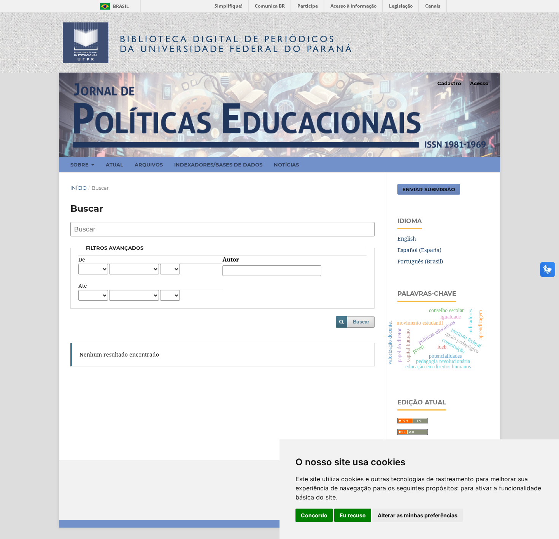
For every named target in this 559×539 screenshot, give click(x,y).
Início (78, 188)
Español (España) (419, 250)
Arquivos (149, 165)
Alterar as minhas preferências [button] (417, 515)
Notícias (286, 165)
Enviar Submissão (428, 189)
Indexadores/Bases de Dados (218, 165)
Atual (114, 165)
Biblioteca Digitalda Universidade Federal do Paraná (236, 44)
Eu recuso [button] (353, 515)
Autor (230, 259)
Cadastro (449, 83)
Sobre (80, 165)
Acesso (479, 83)
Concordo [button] (314, 515)
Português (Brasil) (420, 261)
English (406, 238)
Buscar (361, 322)
